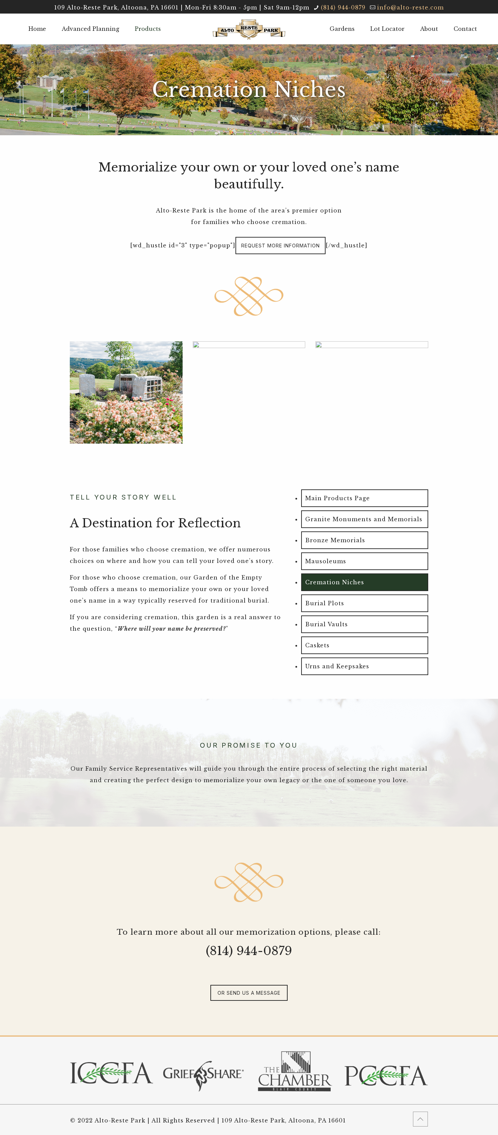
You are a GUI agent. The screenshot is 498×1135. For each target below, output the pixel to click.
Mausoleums (325, 561)
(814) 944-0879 (343, 7)
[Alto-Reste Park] (249, 29)
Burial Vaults (326, 624)
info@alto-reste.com (410, 7)
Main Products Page (337, 498)
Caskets (317, 645)
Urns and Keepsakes (337, 666)
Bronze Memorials (335, 540)
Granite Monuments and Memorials (363, 519)
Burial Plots (324, 603)
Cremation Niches (334, 582)
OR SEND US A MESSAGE (249, 993)
